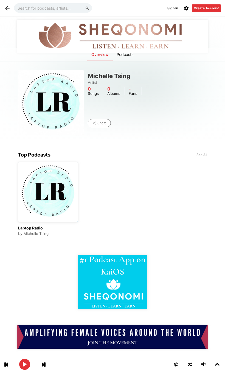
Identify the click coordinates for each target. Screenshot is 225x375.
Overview (100, 54)
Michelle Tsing (36, 233)
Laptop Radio (30, 228)
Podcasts (125, 54)
